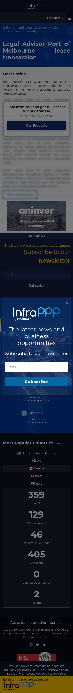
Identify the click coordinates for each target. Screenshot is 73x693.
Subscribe (36, 381)
